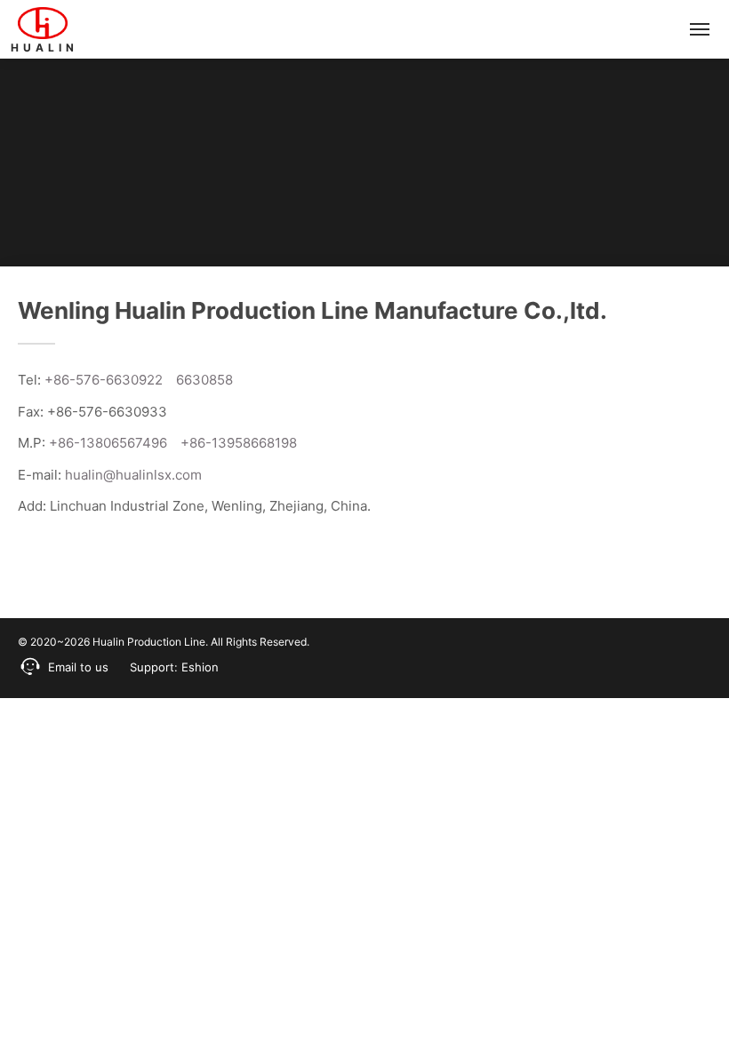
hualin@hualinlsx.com (133, 474)
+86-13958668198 (238, 442)
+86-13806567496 (108, 442)
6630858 (204, 379)
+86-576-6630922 (103, 379)
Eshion (200, 667)
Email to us (78, 667)
